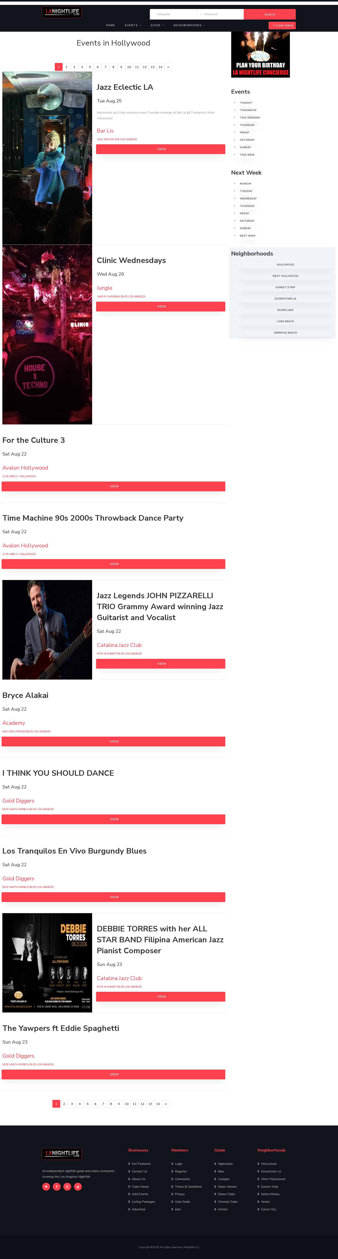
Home (110, 25)
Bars (221, 1171)
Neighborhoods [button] (188, 25)
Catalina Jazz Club (119, 645)
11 (137, 67)
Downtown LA (285, 298)
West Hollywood (285, 276)
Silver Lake (285, 310)
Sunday (245, 147)
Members (179, 1150)
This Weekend (250, 117)
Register (181, 1171)
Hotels (223, 1209)
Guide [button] (156, 25)
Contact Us (139, 1171)
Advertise (139, 1209)
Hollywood (285, 264)
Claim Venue (284, 25)
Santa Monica (270, 1194)
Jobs (178, 1209)
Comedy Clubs (228, 1202)
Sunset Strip (285, 287)
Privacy (180, 1194)
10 (129, 67)
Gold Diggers (18, 800)
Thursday (247, 125)
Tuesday (246, 191)
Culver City (268, 1209)
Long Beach (285, 321)
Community (182, 1179)
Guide (219, 1150)
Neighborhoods (271, 1150)
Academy (13, 723)
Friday (244, 132)
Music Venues (227, 1187)
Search (269, 14)
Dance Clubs (226, 1194)
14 (160, 67)
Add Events (140, 1194)
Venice (265, 1202)
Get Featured (141, 1164)
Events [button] (132, 25)
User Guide (182, 1202)
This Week (247, 154)
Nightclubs (225, 1164)
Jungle (104, 288)
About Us (138, 1179)
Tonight (246, 102)
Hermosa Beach (285, 332)
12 (145, 67)
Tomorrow (248, 110)
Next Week (248, 235)
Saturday (247, 140)
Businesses (138, 1150)
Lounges (224, 1179)
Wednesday (248, 198)
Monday (246, 183)
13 (153, 67)
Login (178, 1164)
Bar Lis (105, 131)
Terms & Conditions (188, 1187)
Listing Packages (143, 1202)
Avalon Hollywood (25, 468)
